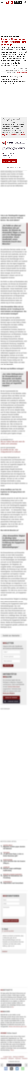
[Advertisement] (14, 19)
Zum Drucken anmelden (22, 72)
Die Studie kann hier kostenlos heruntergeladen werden (13, 134)
